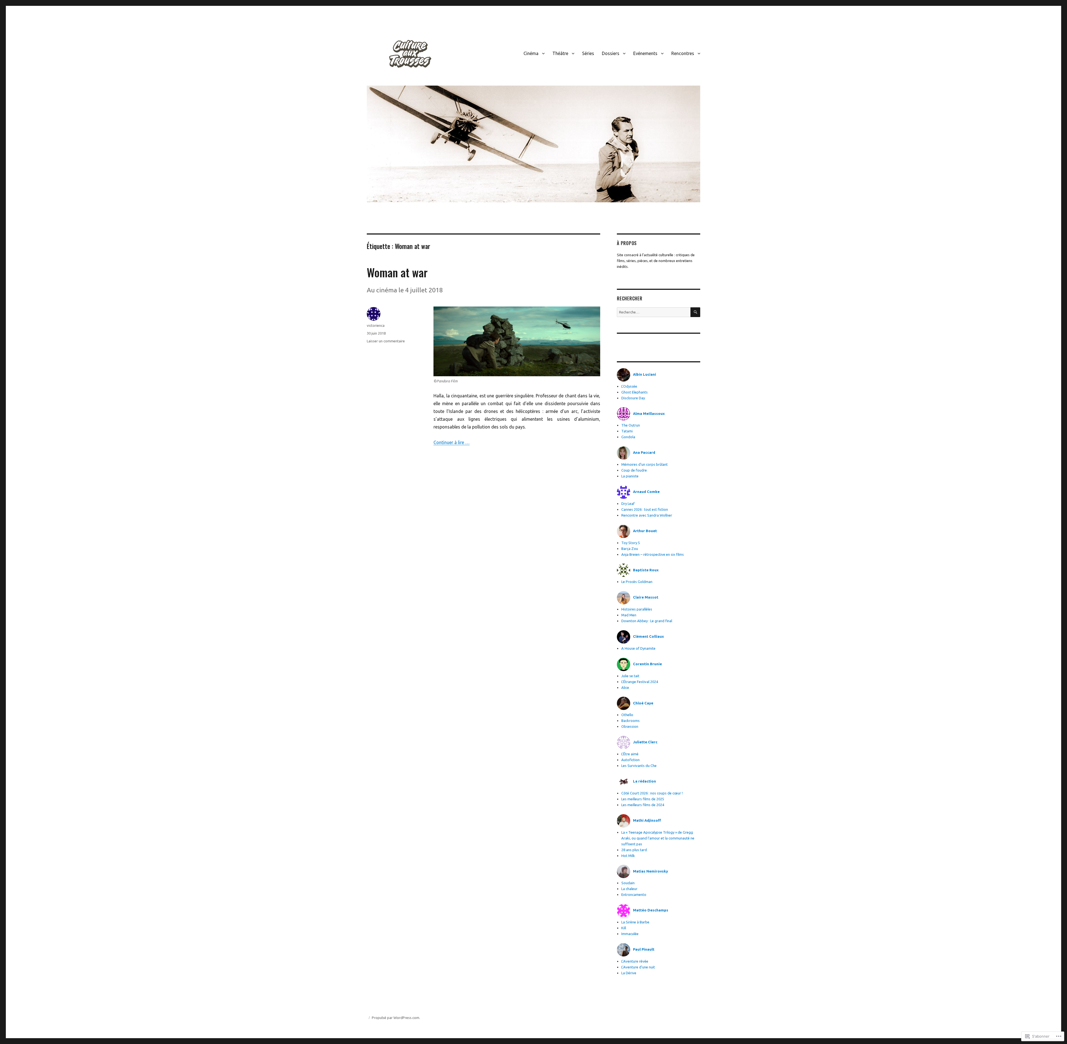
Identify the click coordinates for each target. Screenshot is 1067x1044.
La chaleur (629, 889)
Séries (588, 53)
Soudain (628, 883)
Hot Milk (628, 856)
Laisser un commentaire (386, 341)
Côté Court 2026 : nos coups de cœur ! (652, 793)
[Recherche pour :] (653, 312)
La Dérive (628, 973)
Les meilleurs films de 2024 (642, 805)
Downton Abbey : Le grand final (646, 621)
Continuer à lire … (451, 442)
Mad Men (628, 615)
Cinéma (531, 53)
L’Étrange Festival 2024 (639, 682)
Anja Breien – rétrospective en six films (652, 554)
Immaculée (630, 934)
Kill (623, 928)
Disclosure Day (633, 398)
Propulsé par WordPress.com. (396, 1018)
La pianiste (630, 476)
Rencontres (682, 53)
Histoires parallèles (636, 609)
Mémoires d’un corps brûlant (644, 464)
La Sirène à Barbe (635, 922)
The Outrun (630, 425)
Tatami (627, 431)
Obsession (629, 726)
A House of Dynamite (638, 648)
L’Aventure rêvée (634, 961)
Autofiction (630, 760)
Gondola (628, 437)
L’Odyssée (629, 386)
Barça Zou (629, 548)
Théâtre (560, 53)
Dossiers (610, 53)
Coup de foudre (634, 470)
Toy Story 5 (630, 543)
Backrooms (630, 720)
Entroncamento (633, 894)
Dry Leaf (628, 503)
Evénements (645, 53)
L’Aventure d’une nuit (638, 967)
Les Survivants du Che (639, 766)
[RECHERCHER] (695, 312)
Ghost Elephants (634, 392)
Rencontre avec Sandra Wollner (647, 515)
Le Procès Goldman (636, 582)
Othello (627, 715)
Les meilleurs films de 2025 (642, 799)
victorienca (376, 325)
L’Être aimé (630, 754)
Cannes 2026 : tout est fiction (644, 509)
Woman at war (397, 272)
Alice (625, 687)
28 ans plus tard (634, 850)
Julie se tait (630, 676)
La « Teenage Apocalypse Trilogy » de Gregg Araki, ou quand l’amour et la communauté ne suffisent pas (657, 838)
